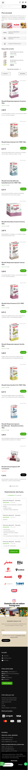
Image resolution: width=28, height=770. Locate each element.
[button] (25, 764)
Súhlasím (20, 764)
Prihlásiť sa (6, 640)
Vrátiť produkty (7, 683)
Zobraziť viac (14, 551)
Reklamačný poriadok (6, 702)
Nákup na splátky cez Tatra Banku (9, 708)
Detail (23, 474)
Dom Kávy (6, 656)
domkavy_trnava (7, 658)
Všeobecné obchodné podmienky (9, 698)
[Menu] (25, 2)
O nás (3, 704)
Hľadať (24, 6)
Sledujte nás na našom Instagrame (14, 604)
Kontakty (3, 706)
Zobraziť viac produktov (13, 69)
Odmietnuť (7, 764)
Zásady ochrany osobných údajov (9, 700)
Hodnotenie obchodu (14, 492)
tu (18, 758)
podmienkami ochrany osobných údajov (17, 636)
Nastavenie (14, 761)
